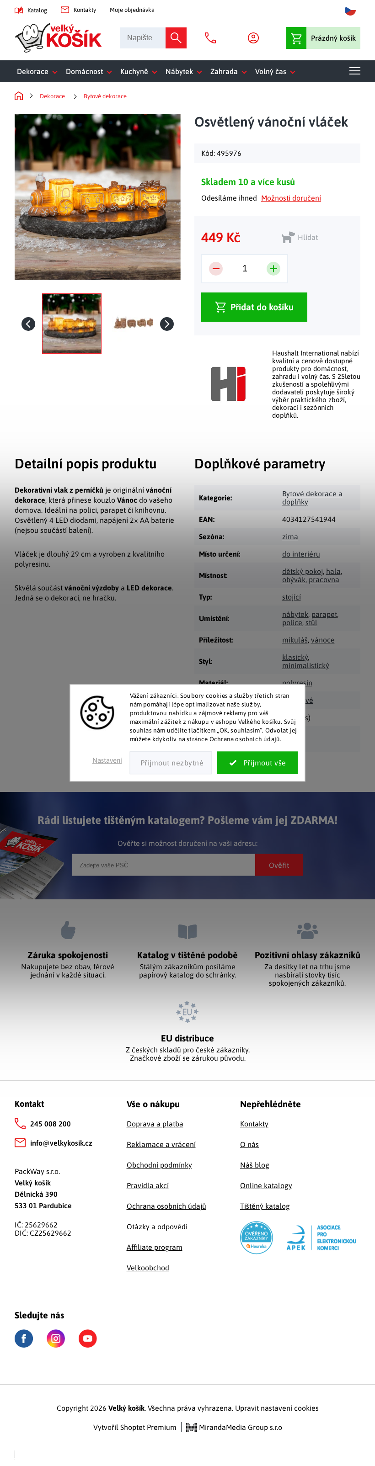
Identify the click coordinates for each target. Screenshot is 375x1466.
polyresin (297, 683)
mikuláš (295, 640)
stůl (311, 622)
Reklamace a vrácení (161, 1144)
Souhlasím (257, 763)
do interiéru (301, 554)
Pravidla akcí (148, 1185)
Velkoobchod (148, 1268)
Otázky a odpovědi (157, 1226)
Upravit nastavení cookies (277, 1408)
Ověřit (279, 865)
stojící (291, 597)
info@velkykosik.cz (61, 1143)
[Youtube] (88, 1338)
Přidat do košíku (262, 307)
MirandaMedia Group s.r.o (239, 1427)
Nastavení (107, 761)
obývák (293, 579)
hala (333, 571)
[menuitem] (39, 71)
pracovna (324, 579)
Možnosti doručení (291, 198)
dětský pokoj (302, 571)
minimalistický (305, 665)
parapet (324, 614)
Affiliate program (154, 1247)
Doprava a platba (155, 1124)
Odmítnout (171, 763)
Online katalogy (266, 1185)
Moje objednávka (132, 9)
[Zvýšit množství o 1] (273, 269)
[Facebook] (24, 1338)
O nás (249, 1144)
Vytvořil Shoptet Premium (135, 1427)
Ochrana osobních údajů (166, 1206)
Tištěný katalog (265, 1206)
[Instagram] (56, 1338)
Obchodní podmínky (159, 1165)
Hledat (176, 37)
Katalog (37, 10)
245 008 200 (50, 1124)
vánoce (323, 640)
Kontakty (85, 9)
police (292, 622)
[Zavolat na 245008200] (212, 38)
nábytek (295, 614)
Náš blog (254, 1165)
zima (290, 536)
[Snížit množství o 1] (216, 269)
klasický (295, 657)
